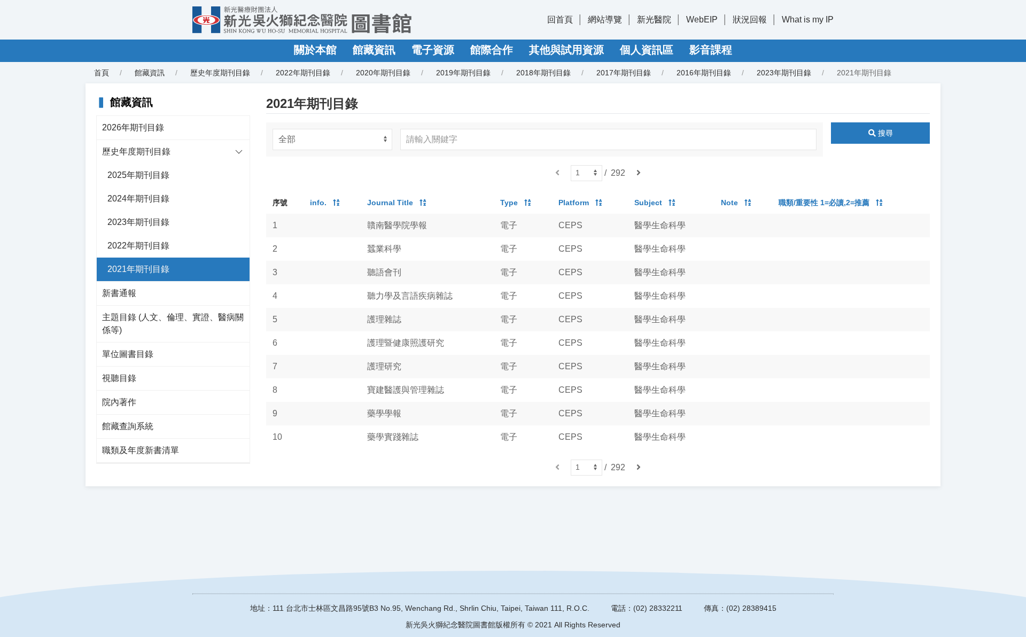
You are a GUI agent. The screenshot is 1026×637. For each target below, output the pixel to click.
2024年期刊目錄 (138, 198)
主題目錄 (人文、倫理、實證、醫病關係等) (173, 324)
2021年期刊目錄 (138, 269)
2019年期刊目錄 (463, 72)
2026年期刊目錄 (133, 127)
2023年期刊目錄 (784, 72)
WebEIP (702, 19)
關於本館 (315, 50)
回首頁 (560, 19)
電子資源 (432, 50)
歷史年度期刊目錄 (136, 151)
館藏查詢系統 (127, 426)
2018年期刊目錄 (543, 72)
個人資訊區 (646, 50)
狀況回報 (750, 19)
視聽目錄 (119, 378)
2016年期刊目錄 (704, 72)
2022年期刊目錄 (303, 72)
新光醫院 (654, 19)
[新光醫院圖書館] (301, 19)
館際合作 (491, 50)
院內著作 (119, 402)
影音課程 (710, 50)
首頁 (101, 72)
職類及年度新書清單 (140, 450)
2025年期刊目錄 (138, 175)
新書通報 (119, 293)
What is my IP (808, 19)
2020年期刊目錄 (383, 72)
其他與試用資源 (566, 50)
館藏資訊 (374, 50)
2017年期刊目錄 (623, 72)
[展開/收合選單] (239, 152)
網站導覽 (605, 19)
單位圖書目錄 (127, 354)
